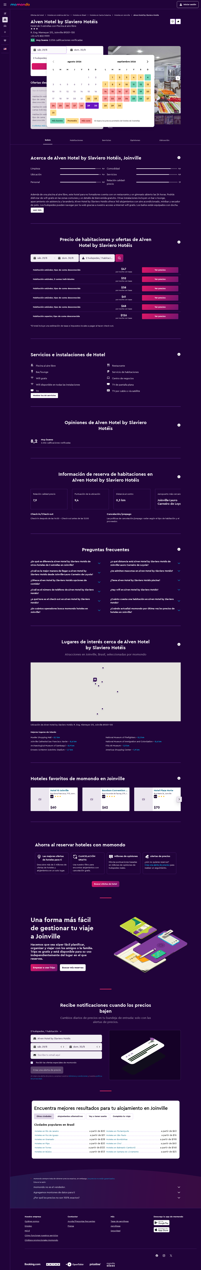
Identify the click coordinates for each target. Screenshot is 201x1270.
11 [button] (60, 91)
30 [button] (95, 105)
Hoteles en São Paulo (116, 1135)
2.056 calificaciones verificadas (66, 40)
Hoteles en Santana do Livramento (122, 1152)
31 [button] (53, 113)
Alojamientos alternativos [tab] (70, 1116)
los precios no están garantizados (101, 1179)
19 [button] (67, 98)
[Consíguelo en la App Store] (162, 1229)
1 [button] (88, 77)
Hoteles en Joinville (122, 15)
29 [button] (88, 105)
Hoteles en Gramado (44, 1139)
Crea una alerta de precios (157, 865)
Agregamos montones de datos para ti (54, 1192)
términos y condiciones (78, 1076)
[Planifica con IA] (5, 32)
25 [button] (60, 105)
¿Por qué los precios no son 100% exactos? (56, 1198)
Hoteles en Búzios (43, 1152)
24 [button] (53, 105)
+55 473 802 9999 (40, 36)
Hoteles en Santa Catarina (100, 15)
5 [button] (67, 84)
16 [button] (96, 91)
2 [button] (95, 77)
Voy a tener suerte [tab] (98, 1116)
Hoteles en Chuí (113, 1144)
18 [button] (60, 98)
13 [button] (74, 91)
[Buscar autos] (5, 26)
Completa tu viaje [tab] (122, 1116)
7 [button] (81, 84)
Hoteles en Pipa (42, 1144)
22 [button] (88, 98)
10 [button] (53, 91)
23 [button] (95, 98)
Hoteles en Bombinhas (116, 1139)
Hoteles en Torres (43, 1148)
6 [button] (74, 84)
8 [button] (88, 84)
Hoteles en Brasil (79, 15)
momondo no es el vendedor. (49, 1187)
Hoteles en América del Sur (58, 15)
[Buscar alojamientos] (5, 20)
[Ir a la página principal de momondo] (20, 4)
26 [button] (67, 105)
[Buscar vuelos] (5, 13)
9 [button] (95, 84)
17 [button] (53, 98)
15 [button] (89, 91)
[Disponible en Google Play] (162, 1222)
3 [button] (53, 84)
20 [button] (74, 98)
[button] (5, 4)
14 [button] (81, 91)
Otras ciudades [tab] (44, 1116)
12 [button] (67, 91)
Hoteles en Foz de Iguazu (46, 1135)
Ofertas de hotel (37, 15)
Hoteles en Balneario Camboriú (121, 1148)
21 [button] (81, 98)
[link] (105, 884)
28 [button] (81, 105)
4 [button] (60, 84)
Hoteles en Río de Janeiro (47, 1131)
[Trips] (5, 40)
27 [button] (74, 105)
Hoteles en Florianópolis (117, 1131)
